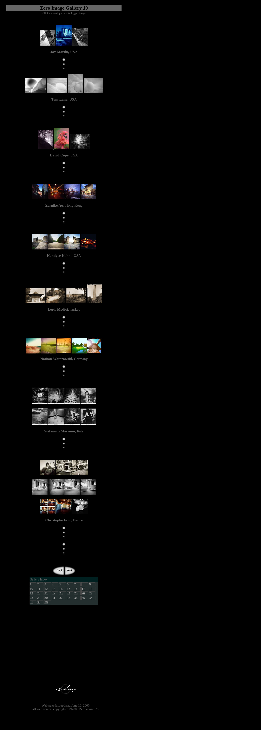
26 (83, 593)
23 (61, 593)
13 (53, 588)
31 (53, 597)
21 (46, 593)
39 (46, 602)
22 (53, 593)
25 (75, 593)
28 (31, 597)
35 (83, 597)
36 (90, 597)
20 (38, 593)
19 (31, 593)
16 (75, 588)
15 (68, 588)
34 (75, 597)
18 (90, 588)
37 (31, 602)
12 (46, 588)
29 (38, 597)
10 (31, 588)
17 (83, 588)
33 (68, 597)
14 (61, 588)
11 (38, 588)
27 (90, 593)
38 (38, 602)
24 (68, 593)
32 (61, 597)
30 (46, 597)
